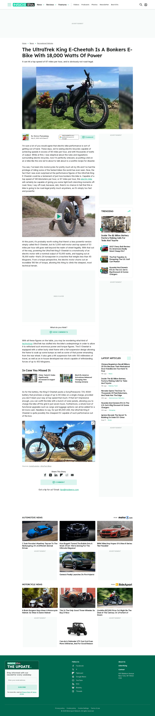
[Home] (24, 5)
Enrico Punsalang (41, 136)
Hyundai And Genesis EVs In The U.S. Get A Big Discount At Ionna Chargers (115, 405)
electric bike (86, 179)
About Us (121, 662)
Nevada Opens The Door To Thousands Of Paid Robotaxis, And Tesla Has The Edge (114, 393)
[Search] (141, 4)
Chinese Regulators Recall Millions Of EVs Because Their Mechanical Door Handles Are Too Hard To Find (115, 367)
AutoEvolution (34, 466)
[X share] (50, 475)
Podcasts (85, 5)
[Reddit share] (66, 475)
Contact (121, 670)
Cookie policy (71, 708)
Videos (76, 5)
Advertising (122, 666)
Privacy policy (60, 708)
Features (62, 5)
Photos (94, 5)
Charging (112, 410)
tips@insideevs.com (69, 490)
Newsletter (104, 5)
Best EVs (114, 5)
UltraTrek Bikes (45, 466)
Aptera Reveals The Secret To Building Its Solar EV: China (114, 416)
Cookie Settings (83, 708)
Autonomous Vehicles (116, 398)
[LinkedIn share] (56, 475)
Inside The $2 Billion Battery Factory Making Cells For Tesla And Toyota (114, 381)
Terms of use (95, 708)
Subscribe (22, 687)
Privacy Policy (26, 692)
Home (24, 43)
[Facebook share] (45, 475)
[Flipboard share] (61, 475)
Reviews (50, 5)
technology (27, 343)
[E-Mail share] (72, 475)
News (39, 5)
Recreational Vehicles (45, 43)
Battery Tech (113, 386)
